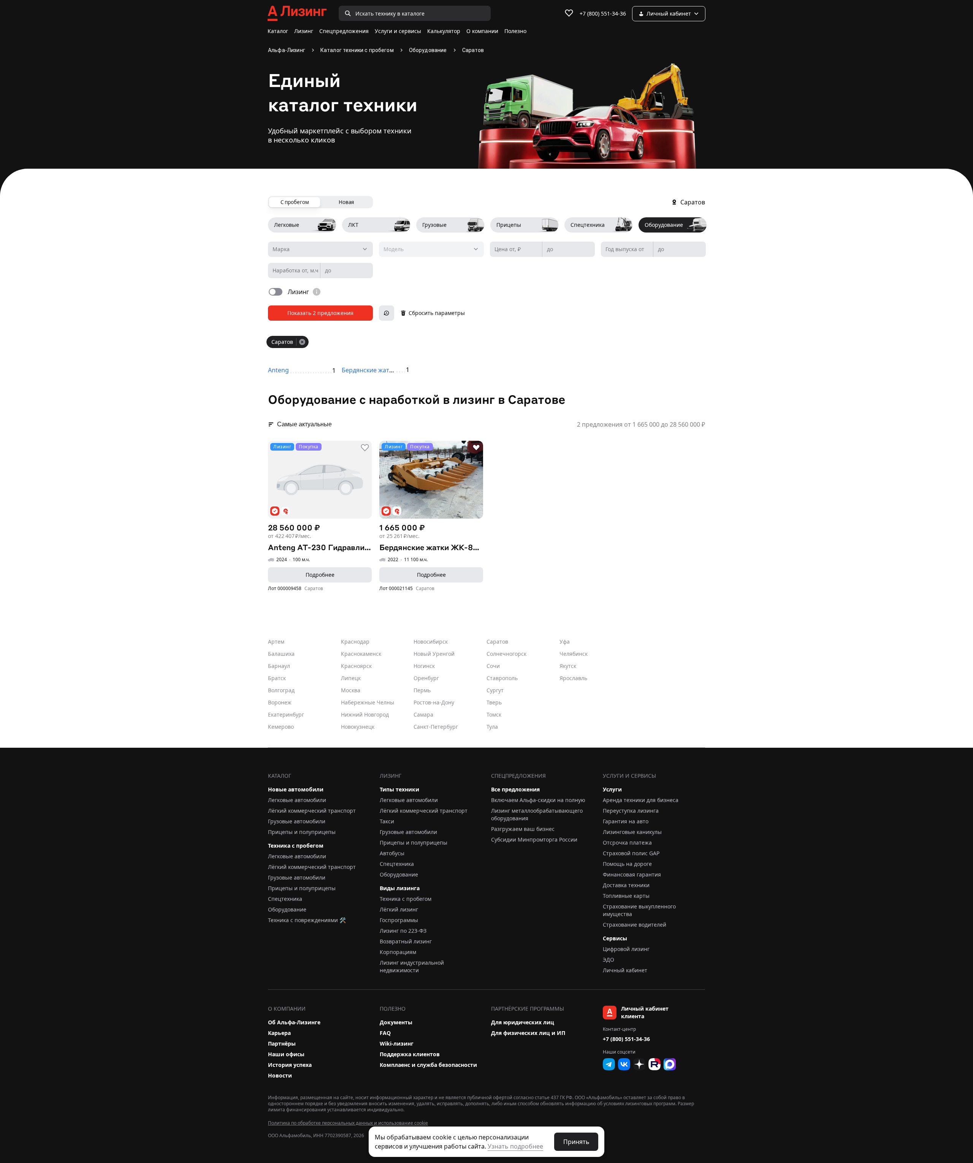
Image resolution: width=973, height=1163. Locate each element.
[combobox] (320, 249)
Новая (346, 202)
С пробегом (294, 202)
